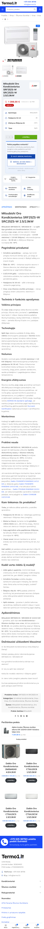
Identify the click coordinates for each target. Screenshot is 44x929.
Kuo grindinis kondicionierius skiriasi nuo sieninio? (18, 663)
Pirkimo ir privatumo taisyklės (13, 913)
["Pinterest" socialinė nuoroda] (21, 716)
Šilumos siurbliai (27, 707)
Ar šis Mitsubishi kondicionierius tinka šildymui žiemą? (20, 648)
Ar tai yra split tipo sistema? (13, 669)
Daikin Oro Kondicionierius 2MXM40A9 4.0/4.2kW (10, 767)
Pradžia (4, 15)
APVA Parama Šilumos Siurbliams (15, 903)
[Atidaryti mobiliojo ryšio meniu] (3, 9)
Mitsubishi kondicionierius (22, 705)
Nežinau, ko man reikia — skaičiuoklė (22, 162)
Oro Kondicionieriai (16, 701)
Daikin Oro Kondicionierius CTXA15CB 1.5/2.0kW (31, 767)
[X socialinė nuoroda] (18, 716)
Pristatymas (6, 908)
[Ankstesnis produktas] (3, 19)
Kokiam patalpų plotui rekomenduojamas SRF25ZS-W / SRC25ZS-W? (18, 655)
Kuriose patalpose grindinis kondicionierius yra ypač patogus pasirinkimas (20, 684)
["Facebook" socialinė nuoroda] (15, 716)
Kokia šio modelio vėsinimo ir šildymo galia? (19, 674)
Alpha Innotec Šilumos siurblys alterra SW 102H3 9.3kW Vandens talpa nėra (25, 729)
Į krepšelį (25, 137)
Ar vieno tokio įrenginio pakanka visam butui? (20, 678)
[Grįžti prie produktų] (5, 19)
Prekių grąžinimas (9, 917)
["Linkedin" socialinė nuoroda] (24, 716)
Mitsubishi (28, 711)
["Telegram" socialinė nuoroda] (26, 716)
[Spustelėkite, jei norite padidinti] (5, 59)
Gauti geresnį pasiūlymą (22, 156)
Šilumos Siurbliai (22, 15)
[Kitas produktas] (7, 19)
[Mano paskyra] (40, 9)
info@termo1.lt (30, 4)
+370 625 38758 (18, 839)
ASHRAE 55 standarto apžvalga (19, 401)
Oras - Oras (36, 15)
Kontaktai (5, 922)
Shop (12, 15)
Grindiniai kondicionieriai (23, 698)
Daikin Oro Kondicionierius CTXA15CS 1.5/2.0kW (10, 812)
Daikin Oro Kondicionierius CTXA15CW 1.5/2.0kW (31, 812)
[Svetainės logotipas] (9, 3)
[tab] (7, 207)
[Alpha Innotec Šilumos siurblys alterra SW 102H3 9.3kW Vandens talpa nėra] (6, 730)
